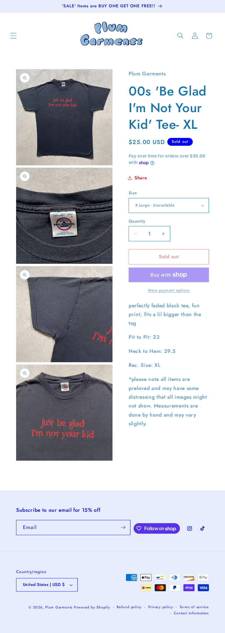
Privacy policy (160, 607)
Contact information (191, 613)
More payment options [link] (169, 290)
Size (133, 193)
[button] (13, 36)
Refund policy (129, 607)
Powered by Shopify (92, 607)
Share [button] (140, 178)
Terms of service (194, 607)
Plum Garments (58, 607)
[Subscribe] (123, 527)
